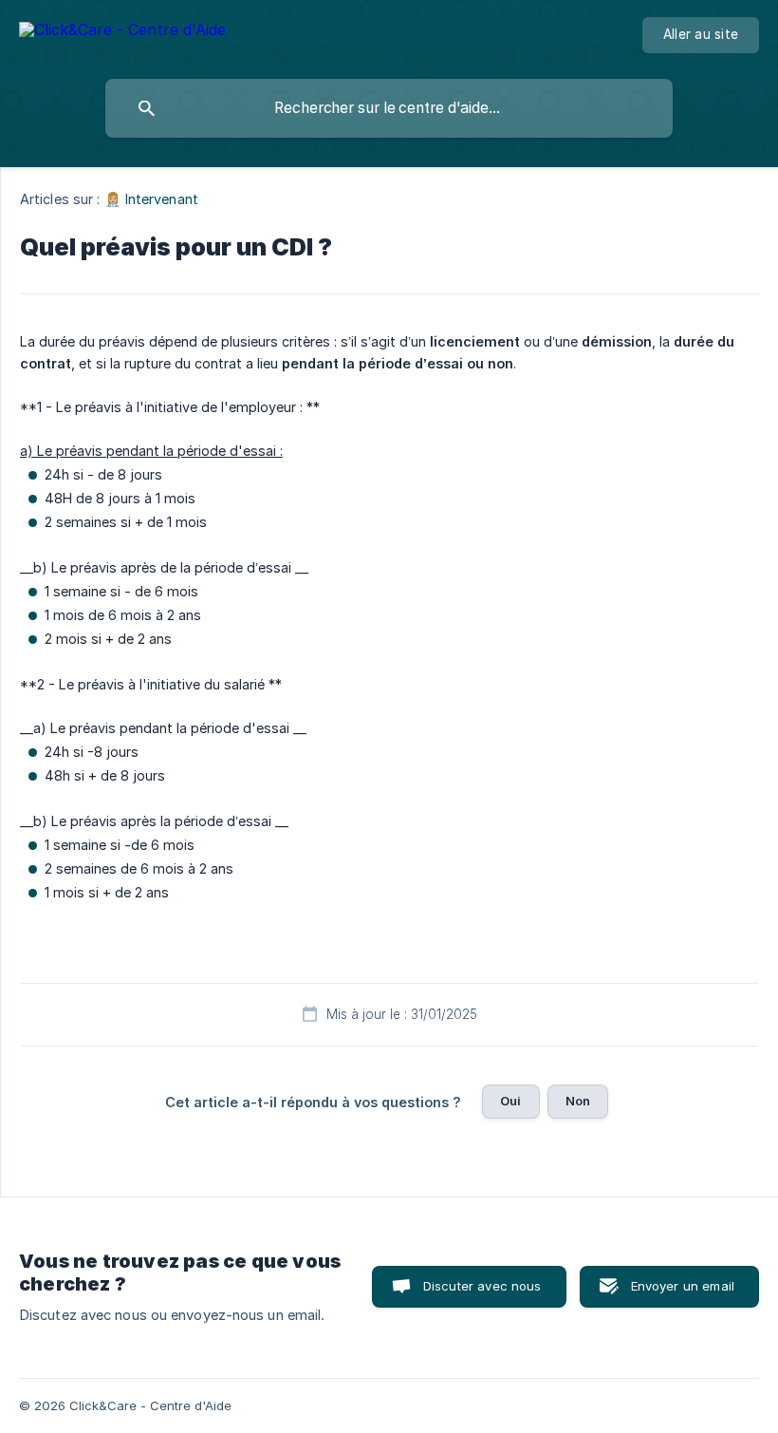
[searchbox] (389, 108)
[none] (122, 32)
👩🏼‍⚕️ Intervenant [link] (151, 199)
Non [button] (577, 1100)
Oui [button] (510, 1100)
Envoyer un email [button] (682, 1285)
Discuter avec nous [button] (482, 1285)
